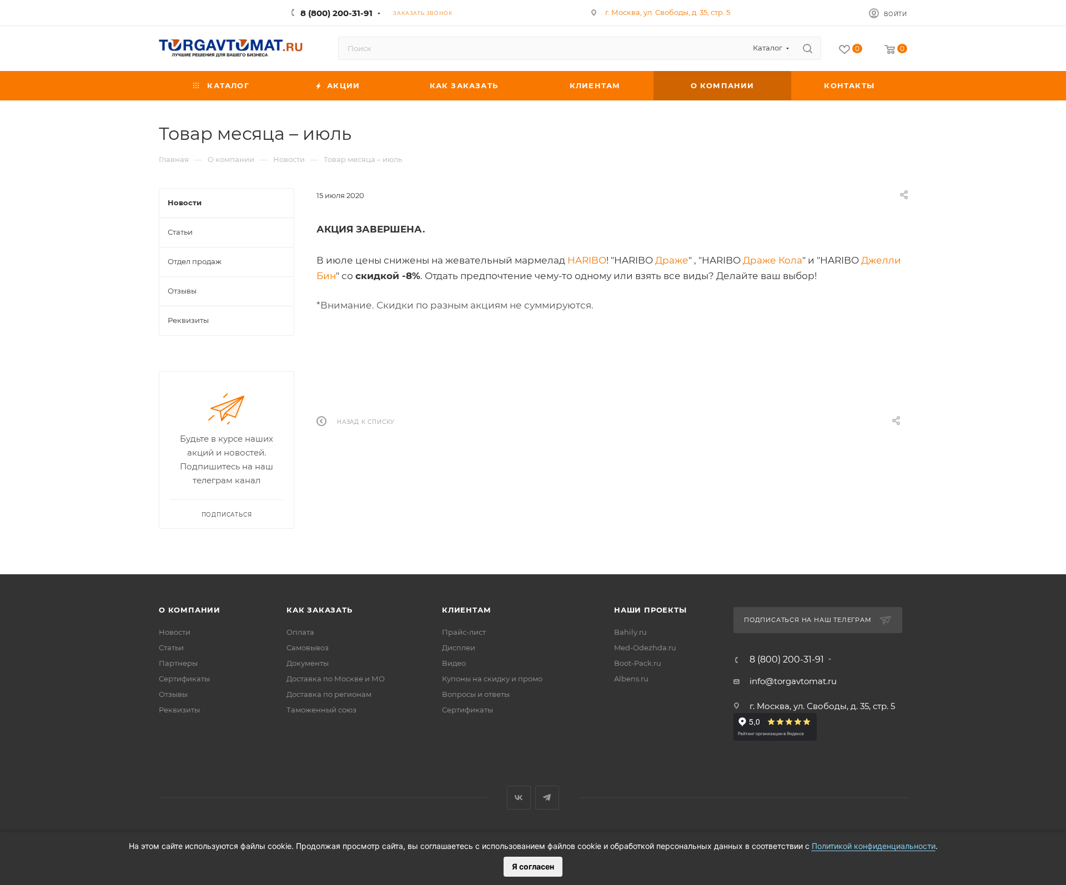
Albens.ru (631, 678)
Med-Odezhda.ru (645, 647)
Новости (174, 632)
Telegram (547, 798)
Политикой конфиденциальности (874, 846)
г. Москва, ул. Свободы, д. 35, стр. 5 (667, 12)
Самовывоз (307, 647)
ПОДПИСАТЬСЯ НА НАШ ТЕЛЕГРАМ (808, 620)
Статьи (171, 647)
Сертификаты (184, 678)
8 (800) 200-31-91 (336, 13)
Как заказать (319, 609)
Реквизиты (179, 709)
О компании (189, 609)
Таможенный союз (321, 709)
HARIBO (586, 260)
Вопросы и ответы (476, 694)
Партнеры (178, 663)
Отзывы (173, 694)
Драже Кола (772, 260)
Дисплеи (458, 647)
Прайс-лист (464, 632)
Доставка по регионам (328, 694)
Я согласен (533, 866)
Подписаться (227, 514)
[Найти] (807, 48)
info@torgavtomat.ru (793, 681)
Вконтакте (519, 798)
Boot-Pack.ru (637, 663)
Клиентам (466, 609)
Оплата (300, 632)
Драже (671, 260)
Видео (454, 663)
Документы (307, 663)
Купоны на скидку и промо (492, 678)
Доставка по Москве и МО (335, 678)
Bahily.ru (630, 632)
